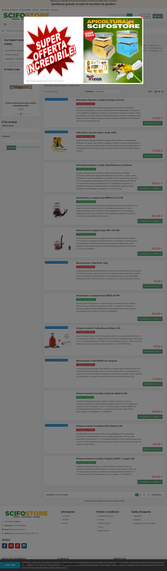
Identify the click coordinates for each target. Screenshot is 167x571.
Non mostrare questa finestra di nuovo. (46, 81)
